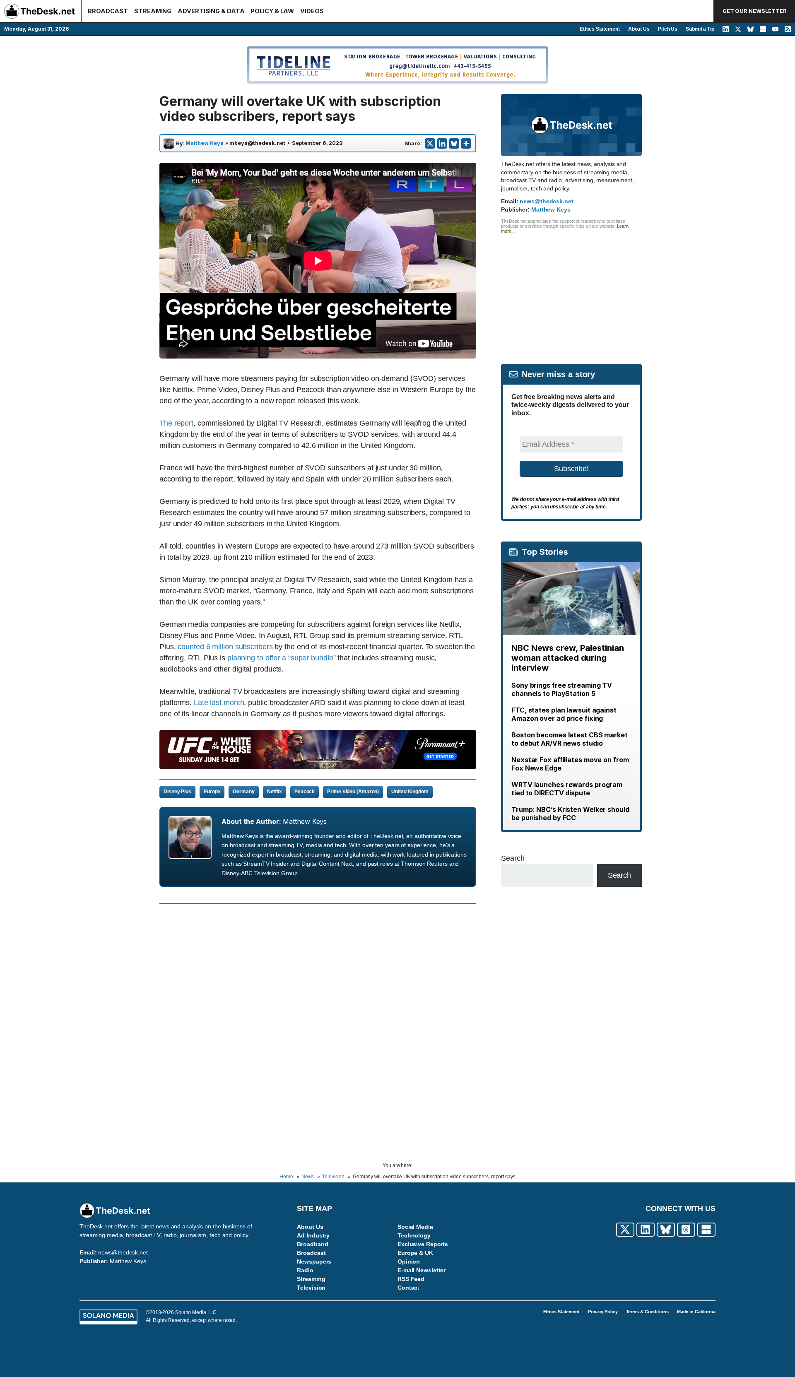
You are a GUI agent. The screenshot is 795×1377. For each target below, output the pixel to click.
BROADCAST (108, 10)
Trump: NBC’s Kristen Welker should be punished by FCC (570, 813)
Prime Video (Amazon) (353, 791)
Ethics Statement (599, 29)
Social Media (415, 1226)
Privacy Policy (603, 1311)
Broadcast (311, 1252)
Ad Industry (313, 1235)
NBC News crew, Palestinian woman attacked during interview (567, 658)
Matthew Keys (205, 143)
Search (512, 858)
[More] (466, 143)
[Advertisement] (571, 291)
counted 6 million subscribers (225, 647)
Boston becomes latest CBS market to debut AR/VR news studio (569, 739)
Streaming (311, 1279)
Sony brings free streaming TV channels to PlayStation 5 (561, 689)
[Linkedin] (442, 143)
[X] (430, 143)
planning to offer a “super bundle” (281, 658)
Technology (414, 1235)
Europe (212, 791)
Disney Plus (177, 791)
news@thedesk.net (546, 201)
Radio (305, 1270)
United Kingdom (410, 791)
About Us (639, 29)
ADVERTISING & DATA (211, 10)
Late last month (219, 702)
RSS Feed (411, 1279)
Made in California (696, 1311)
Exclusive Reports (423, 1244)
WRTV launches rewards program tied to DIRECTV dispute (566, 788)
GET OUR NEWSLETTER (755, 11)
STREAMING (152, 10)
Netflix (274, 791)
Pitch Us (667, 29)
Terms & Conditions (647, 1311)
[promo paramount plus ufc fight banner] (317, 767)
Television (311, 1287)
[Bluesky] (454, 143)
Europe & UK (415, 1252)
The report (176, 423)
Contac (407, 1287)
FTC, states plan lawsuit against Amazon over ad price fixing (564, 714)
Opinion (409, 1261)
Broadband (312, 1244)
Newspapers (314, 1261)
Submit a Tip (700, 29)
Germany (243, 791)
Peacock (304, 791)
